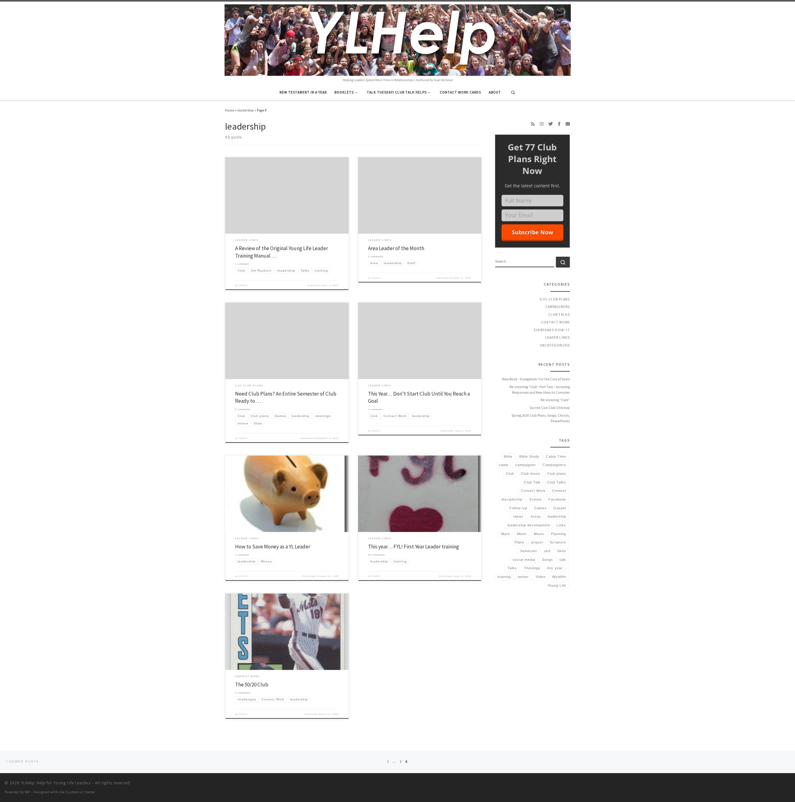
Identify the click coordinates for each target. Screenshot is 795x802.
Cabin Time (556, 456)
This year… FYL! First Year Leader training (413, 546)
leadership (245, 110)
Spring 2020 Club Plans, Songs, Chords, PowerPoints (540, 418)
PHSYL (243, 285)
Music (539, 534)
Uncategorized (555, 345)
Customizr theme (80, 792)
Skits (561, 551)
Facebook (557, 499)
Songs (547, 559)
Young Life (556, 585)
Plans (520, 542)
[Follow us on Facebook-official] (559, 124)
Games (540, 508)
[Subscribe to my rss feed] (533, 124)
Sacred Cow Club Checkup (549, 408)
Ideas (518, 516)
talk (563, 559)
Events (535, 499)
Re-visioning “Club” (555, 400)
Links (561, 525)
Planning (558, 534)
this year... (556, 568)
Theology (532, 568)
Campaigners (557, 307)
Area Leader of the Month (396, 248)
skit (547, 551)
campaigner (525, 465)
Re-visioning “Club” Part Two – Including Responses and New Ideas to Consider (540, 390)
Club (510, 473)
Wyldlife (559, 577)
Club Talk (532, 482)
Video (541, 577)
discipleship (512, 499)
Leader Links (557, 337)
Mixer (522, 534)
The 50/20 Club (251, 684)
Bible (508, 456)
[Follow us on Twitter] (550, 124)
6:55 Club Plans (555, 299)
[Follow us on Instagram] (541, 124)
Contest (559, 491)
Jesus (535, 516)
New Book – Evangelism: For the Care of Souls (536, 379)
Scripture (558, 542)
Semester (528, 551)
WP (27, 792)
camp (503, 465)
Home (229, 110)
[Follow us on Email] (568, 124)
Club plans (556, 473)
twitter (523, 577)
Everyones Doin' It (552, 330)
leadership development (528, 525)
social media (524, 559)
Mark (505, 534)
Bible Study (529, 456)
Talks (512, 568)
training (504, 577)
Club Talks (559, 314)
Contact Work (555, 322)
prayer (537, 542)
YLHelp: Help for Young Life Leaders (55, 783)
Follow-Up (518, 508)
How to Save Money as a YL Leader (272, 546)
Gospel (559, 508)
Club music (531, 473)
